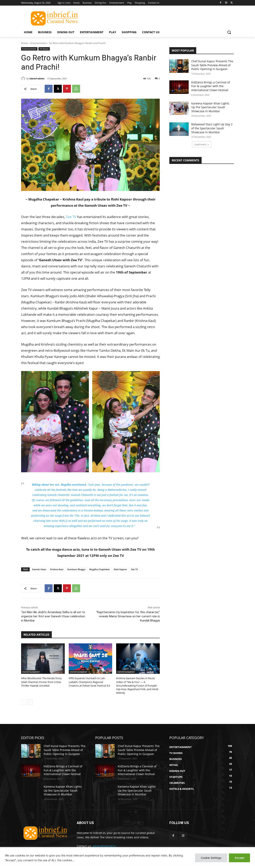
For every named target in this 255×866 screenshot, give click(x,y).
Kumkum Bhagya (76, 569)
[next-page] (29, 702)
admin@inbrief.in (104, 846)
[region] (127, 856)
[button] (229, 32)
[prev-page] (23, 702)
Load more (200, 144)
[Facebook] (220, 3)
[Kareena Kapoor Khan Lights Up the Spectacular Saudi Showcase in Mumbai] (179, 108)
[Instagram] (226, 3)
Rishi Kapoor (120, 569)
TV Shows (44, 48)
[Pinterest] (67, 89)
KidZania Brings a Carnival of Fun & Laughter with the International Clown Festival (210, 86)
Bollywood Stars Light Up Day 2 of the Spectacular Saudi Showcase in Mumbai (211, 128)
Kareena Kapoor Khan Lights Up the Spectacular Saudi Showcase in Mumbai (210, 107)
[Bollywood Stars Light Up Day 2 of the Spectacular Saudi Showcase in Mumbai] (179, 129)
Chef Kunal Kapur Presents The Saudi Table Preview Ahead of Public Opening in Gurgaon (212, 65)
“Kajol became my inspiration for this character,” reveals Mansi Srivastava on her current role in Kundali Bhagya (128, 616)
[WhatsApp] (76, 89)
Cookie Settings (211, 857)
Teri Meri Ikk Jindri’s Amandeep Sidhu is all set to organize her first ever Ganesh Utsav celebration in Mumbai (53, 616)
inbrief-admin (36, 78)
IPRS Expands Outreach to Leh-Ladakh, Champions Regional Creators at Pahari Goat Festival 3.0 (89, 681)
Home (24, 43)
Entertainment (38, 43)
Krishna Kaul (56, 569)
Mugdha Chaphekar (99, 569)
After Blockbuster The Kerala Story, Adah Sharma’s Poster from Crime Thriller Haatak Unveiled (41, 681)
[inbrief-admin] (23, 79)
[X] (231, 3)
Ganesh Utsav (39, 569)
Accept (239, 857)
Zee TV (71, 216)
